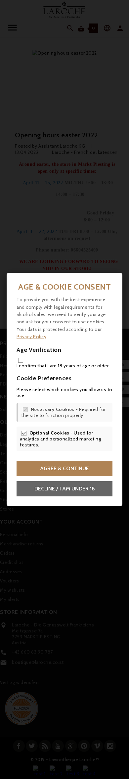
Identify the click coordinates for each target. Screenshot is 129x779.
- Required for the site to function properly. (63, 412)
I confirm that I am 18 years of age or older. (63, 366)
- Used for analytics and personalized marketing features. (60, 439)
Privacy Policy (31, 337)
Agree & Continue (64, 468)
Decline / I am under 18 (64, 488)
